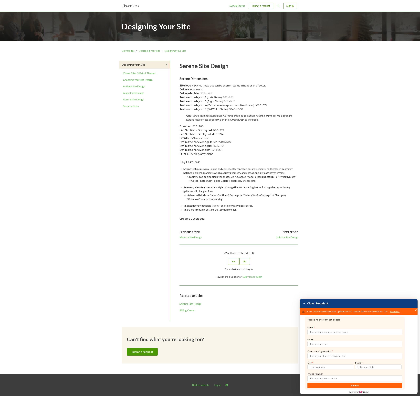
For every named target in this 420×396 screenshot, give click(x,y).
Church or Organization (320, 351)
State (359, 362)
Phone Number (315, 373)
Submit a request (261, 5)
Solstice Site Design (287, 237)
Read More (394, 312)
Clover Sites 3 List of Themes (139, 73)
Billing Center (187, 310)
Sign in (290, 5)
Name (311, 327)
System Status (237, 5)
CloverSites (128, 50)
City (310, 362)
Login (217, 385)
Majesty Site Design (190, 237)
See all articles (131, 105)
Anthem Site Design (134, 86)
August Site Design (133, 92)
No (244, 261)
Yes (233, 261)
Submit (355, 385)
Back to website (200, 385)
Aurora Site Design (133, 99)
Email (310, 339)
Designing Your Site (149, 50)
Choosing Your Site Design (138, 79)
